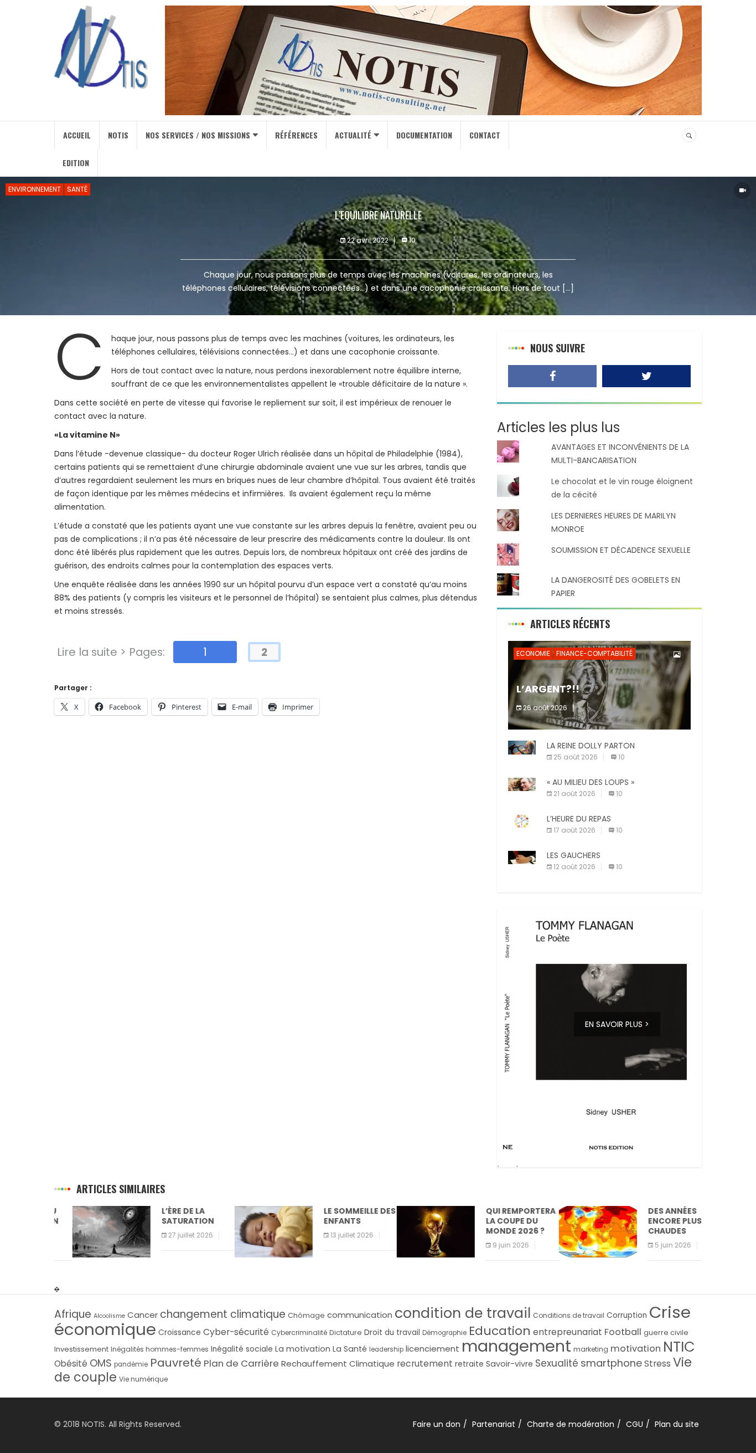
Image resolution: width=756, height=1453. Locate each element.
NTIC (679, 1347)
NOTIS (118, 135)
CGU (634, 1424)
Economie (533, 653)
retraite (469, 1364)
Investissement (81, 1349)
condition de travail (463, 1313)
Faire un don (436, 1424)
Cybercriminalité (299, 1332)
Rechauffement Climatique (338, 1363)
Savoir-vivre (509, 1363)
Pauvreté (175, 1362)
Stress (657, 1363)
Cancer (142, 1315)
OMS (101, 1363)
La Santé (350, 1348)
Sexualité (556, 1363)
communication (359, 1315)
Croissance (179, 1332)
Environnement (34, 189)
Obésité (70, 1363)
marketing (590, 1349)
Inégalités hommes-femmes (160, 1349)
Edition (76, 162)
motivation (635, 1348)
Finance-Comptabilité (594, 653)
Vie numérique (143, 1379)
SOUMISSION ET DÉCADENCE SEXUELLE (621, 550)
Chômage (306, 1315)
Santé (77, 189)
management (516, 1346)
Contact (484, 135)
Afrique (72, 1314)
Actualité (353, 135)
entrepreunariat (567, 1332)
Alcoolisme (109, 1316)
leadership (386, 1349)
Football (622, 1332)
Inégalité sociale (242, 1349)
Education (500, 1330)
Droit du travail (392, 1332)
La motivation (302, 1348)
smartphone (611, 1363)
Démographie (444, 1332)
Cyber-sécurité (236, 1332)
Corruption (627, 1315)
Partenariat (493, 1424)
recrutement (425, 1363)
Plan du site (677, 1424)
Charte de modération (570, 1424)
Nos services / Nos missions (198, 135)
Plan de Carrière (241, 1363)
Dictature (345, 1332)
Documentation (424, 135)
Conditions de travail (568, 1315)
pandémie (131, 1364)
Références (296, 135)
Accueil (77, 135)
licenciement (432, 1348)
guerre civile (666, 1332)
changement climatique (223, 1314)
